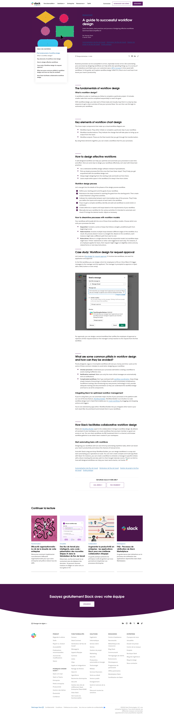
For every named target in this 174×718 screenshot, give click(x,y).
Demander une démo (121, 3)
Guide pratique (106, 44)
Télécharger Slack (36, 707)
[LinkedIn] (135, 56)
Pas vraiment (115, 485)
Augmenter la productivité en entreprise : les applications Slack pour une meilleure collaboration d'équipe (101, 550)
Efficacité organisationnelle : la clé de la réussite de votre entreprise (43, 549)
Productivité (87, 15)
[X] (134, 624)
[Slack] (35, 4)
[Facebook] (132, 56)
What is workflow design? (44, 55)
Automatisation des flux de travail (93, 42)
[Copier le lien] (138, 56)
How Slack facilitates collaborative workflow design (50, 76)
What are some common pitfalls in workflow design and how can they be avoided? (50, 71)
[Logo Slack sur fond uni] (130, 528)
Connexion (106, 3)
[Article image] (44, 528)
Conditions (59, 707)
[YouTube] (138, 624)
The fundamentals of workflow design (48, 53)
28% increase (116, 68)
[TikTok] (142, 624)
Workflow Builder (99, 399)
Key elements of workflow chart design (49, 59)
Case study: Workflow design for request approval (49, 66)
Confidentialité (49, 707)
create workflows (114, 401)
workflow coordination (121, 379)
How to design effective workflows (47, 62)
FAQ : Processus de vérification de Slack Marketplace (126, 549)
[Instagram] (127, 624)
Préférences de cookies (71, 707)
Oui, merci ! (98, 485)
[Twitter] (129, 56)
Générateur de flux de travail (116, 42)
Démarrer (137, 3)
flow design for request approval (95, 256)
